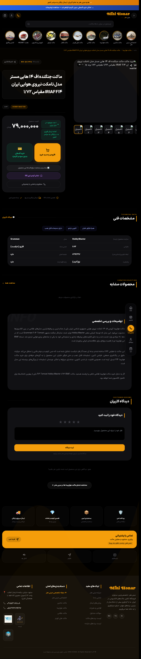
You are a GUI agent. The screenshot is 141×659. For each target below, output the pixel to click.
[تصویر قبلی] (131, 91)
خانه (135, 50)
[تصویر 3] (98, 129)
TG (115, 616)
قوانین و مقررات (95, 608)
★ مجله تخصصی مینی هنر (56, 592)
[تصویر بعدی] (79, 91)
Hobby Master (19, 107)
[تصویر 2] (88, 129)
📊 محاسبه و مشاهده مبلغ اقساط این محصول (33, 168)
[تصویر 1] (78, 129)
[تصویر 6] (128, 129)
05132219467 (14, 608)
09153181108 (13, 603)
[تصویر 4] (108, 129)
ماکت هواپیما (62, 608)
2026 (92, 652)
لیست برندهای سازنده (93, 623)
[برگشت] (134, 15)
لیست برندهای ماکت (93, 618)
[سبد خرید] (5, 15)
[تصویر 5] (118, 129)
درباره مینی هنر (95, 592)
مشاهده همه (10, 283)
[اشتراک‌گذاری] (131, 65)
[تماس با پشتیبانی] (18, 15)
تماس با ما (97, 598)
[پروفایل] (11, 15)
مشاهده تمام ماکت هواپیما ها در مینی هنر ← (69, 485)
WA (109, 616)
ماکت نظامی (62, 613)
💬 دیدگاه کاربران (8, 217)
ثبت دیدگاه (69, 447)
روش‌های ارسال (95, 603)
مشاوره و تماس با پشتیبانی (32, 184)
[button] (69, 539)
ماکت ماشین (62, 603)
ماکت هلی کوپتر (61, 618)
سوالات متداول (95, 613)
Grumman (15, 239)
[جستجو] (28, 24)
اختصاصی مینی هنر (59, 598)
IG (122, 616)
